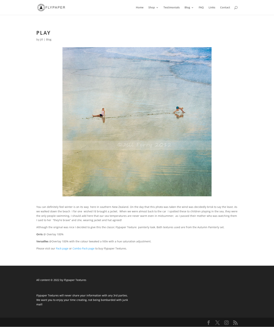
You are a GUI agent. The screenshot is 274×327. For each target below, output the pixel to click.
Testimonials (171, 7)
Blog (187, 7)
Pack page (62, 248)
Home (140, 7)
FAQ (201, 7)
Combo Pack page (84, 248)
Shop (151, 7)
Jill (41, 39)
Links (212, 7)
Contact (225, 7)
